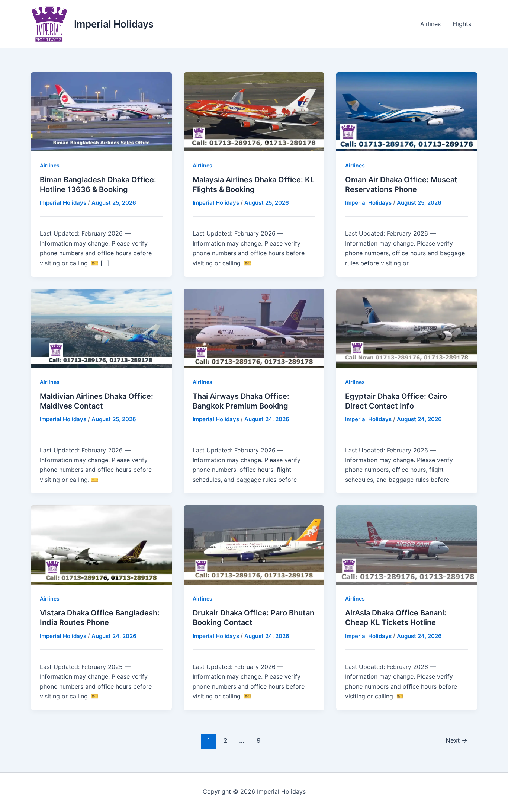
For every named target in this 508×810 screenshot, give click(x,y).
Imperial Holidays (114, 24)
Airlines (430, 24)
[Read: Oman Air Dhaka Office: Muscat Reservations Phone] (406, 111)
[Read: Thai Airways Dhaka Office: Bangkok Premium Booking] (254, 328)
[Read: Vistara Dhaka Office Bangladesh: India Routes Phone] (101, 544)
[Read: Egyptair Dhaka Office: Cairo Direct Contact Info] (406, 328)
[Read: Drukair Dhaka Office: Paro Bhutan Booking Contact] (254, 544)
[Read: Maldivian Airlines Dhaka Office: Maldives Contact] (101, 328)
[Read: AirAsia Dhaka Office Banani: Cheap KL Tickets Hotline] (406, 544)
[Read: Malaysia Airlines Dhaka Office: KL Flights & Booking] (254, 111)
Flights (462, 24)
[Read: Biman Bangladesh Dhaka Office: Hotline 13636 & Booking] (101, 111)
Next (456, 740)
